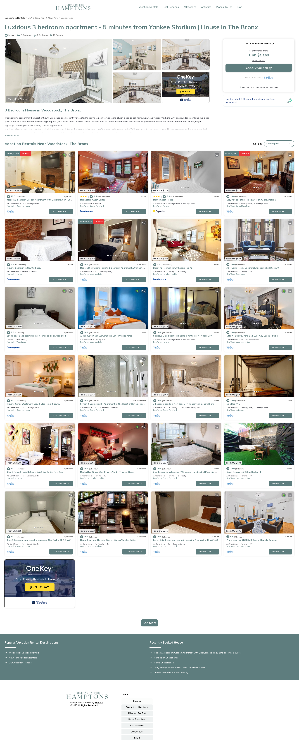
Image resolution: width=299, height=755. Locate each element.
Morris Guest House (163, 200)
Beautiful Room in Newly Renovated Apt (173, 268)
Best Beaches (171, 7)
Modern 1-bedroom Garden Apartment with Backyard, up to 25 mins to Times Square (197, 652)
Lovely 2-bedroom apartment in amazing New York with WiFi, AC (185, 540)
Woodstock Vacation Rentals (24, 652)
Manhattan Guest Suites (92, 200)
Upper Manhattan (23, 206)
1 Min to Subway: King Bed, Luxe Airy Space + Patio (252, 336)
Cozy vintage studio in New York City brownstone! (251, 200)
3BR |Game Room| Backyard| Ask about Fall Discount (252, 268)
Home (137, 701)
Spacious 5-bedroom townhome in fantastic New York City (182, 336)
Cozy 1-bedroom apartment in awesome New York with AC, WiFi (39, 540)
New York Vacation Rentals (23, 657)
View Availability (61, 211)
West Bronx (21, 342)
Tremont (166, 206)
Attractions (189, 7)
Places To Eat (224, 7)
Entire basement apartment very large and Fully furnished (36, 336)
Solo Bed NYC (233, 404)
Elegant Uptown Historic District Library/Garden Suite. (108, 540)
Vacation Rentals (148, 7)
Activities (206, 7)
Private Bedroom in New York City (24, 268)
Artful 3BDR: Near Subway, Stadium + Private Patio (106, 336)
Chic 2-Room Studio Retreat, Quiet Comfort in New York (35, 472)
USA (30, 17)
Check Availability (259, 68)
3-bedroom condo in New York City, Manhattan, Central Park (183, 404)
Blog (239, 7)
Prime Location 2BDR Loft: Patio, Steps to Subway (251, 540)
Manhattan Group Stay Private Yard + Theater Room (107, 472)
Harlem (19, 274)
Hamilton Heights (170, 274)
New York (40, 17)
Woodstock (67, 17)
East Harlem (241, 274)
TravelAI (99, 702)
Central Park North (97, 206)
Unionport (240, 410)
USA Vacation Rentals (20, 662)
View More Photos (17, 99)
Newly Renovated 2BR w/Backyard (243, 472)
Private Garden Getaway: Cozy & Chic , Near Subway (33, 404)
